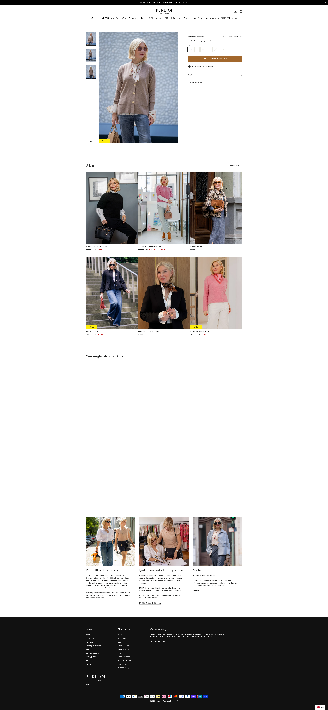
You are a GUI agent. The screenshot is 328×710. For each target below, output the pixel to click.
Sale (118, 18)
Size (189, 45)
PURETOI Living (229, 18)
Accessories (212, 18)
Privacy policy (91, 657)
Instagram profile (150, 603)
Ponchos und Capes (194, 18)
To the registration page (158, 641)
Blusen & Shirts (149, 18)
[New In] (217, 541)
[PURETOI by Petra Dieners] (110, 541)
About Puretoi (91, 635)
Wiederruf (89, 642)
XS (191, 49)
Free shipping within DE (195, 82)
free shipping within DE (204, 41)
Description (191, 75)
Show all (233, 165)
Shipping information (93, 646)
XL (215, 49)
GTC (87, 660)
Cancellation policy (92, 653)
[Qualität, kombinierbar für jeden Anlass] (164, 541)
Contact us (90, 638)
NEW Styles (108, 18)
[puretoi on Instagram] (87, 685)
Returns (88, 649)
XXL (222, 49)
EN (322, 707)
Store (94, 18)
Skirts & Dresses (173, 18)
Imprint (88, 664)
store (196, 590)
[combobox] (320, 707)
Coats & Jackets (130, 18)
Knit (161, 18)
